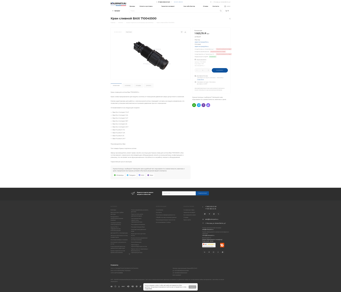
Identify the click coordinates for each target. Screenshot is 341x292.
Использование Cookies (163, 222)
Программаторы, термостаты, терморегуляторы (136, 220)
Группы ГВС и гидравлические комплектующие (116, 228)
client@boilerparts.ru (208, 235)
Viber (218, 214)
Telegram (209, 214)
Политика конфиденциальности (165, 215)
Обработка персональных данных (166, 217)
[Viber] (203, 105)
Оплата (148, 85)
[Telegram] (199, 105)
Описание (116, 85)
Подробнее (148, 288)
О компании (159, 210)
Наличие (128, 85)
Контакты (159, 212)
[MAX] (208, 105)
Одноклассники (218, 252)
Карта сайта (187, 220)
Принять (192, 287)
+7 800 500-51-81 (164, 2)
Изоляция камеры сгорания (119, 239)
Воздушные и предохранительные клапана (117, 218)
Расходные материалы (138, 224)
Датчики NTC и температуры (119, 233)
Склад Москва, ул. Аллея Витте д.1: (204, 49)
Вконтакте (204, 252)
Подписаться (202, 193)
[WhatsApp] (194, 105)
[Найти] (221, 10)
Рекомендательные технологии (165, 220)
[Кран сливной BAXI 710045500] (150, 56)
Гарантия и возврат (189, 212)
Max (214, 214)
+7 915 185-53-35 (210, 209)
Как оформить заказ (189, 215)
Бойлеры (113, 210)
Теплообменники (136, 242)
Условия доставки (188, 210)
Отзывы (138, 85)
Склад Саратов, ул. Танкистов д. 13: (204, 54)
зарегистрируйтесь (202, 42)
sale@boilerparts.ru (211, 219)
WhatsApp (205, 214)
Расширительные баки (138, 227)
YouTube (213, 252)
